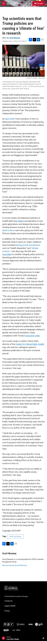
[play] (3, 638)
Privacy (7, 611)
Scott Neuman (14, 38)
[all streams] (44, 638)
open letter (10, 119)
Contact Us (8, 601)
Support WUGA (10, 606)
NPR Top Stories (15, 536)
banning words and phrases (27, 245)
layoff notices (8, 230)
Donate (40, 3)
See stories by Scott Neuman (14, 565)
